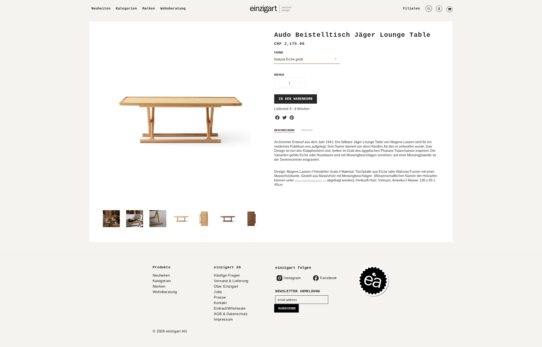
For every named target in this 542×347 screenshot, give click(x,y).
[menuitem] (101, 8)
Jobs (218, 292)
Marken (148, 9)
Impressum (223, 319)
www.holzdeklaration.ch (310, 180)
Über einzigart (226, 286)
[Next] (264, 118)
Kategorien (126, 9)
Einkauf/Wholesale (229, 308)
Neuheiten (101, 9)
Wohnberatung (173, 9)
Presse (220, 297)
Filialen (411, 9)
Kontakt (220, 303)
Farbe (278, 52)
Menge (279, 74)
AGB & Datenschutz (231, 314)
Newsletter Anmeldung (297, 291)
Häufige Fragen (227, 275)
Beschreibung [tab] (284, 130)
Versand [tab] (307, 130)
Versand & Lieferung (231, 281)
